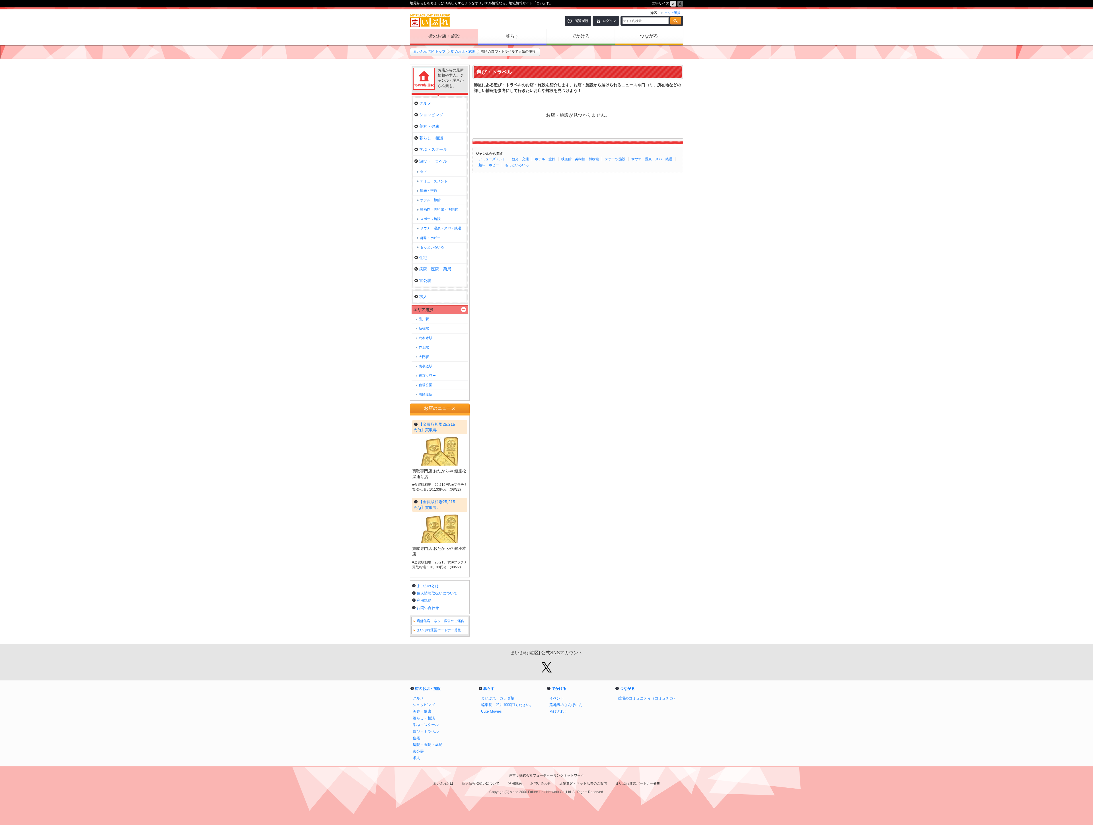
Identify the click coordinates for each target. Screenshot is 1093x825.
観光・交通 (520, 159)
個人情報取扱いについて (437, 593)
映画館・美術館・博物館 (580, 159)
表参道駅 (425, 366)
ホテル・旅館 (545, 159)
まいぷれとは (428, 586)
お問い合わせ (428, 608)
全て (423, 172)
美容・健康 (429, 126)
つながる (649, 36)
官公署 (425, 280)
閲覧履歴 (581, 21)
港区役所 (425, 394)
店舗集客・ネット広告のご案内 (441, 621)
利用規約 (424, 600)
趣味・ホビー (488, 165)
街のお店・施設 (444, 36)
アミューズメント (492, 159)
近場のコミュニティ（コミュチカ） (647, 698)
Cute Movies (491, 711)
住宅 (423, 257)
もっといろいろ (517, 165)
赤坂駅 (424, 347)
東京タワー (427, 375)
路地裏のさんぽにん (566, 705)
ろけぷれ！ (558, 711)
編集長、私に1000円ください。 (507, 705)
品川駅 (424, 319)
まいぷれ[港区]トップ (429, 52)
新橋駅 (424, 328)
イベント (556, 698)
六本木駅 (425, 338)
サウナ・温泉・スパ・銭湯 (651, 159)
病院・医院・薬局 (435, 269)
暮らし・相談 (431, 138)
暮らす (512, 36)
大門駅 (424, 357)
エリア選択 (423, 309)
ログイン (609, 21)
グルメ (425, 103)
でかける (581, 36)
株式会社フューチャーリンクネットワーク (551, 775)
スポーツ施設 (615, 159)
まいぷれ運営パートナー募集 (439, 630)
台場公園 (425, 385)
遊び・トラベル (433, 161)
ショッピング (431, 114)
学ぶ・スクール (433, 149)
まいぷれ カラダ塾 (497, 698)
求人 (423, 296)
